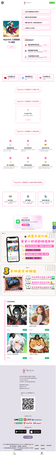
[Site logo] (27, 2)
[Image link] (28, 370)
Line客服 (52, 2)
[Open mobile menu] (2, 2)
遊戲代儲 (24, 446)
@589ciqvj (25, 380)
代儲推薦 (19, 446)
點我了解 (25, 225)
